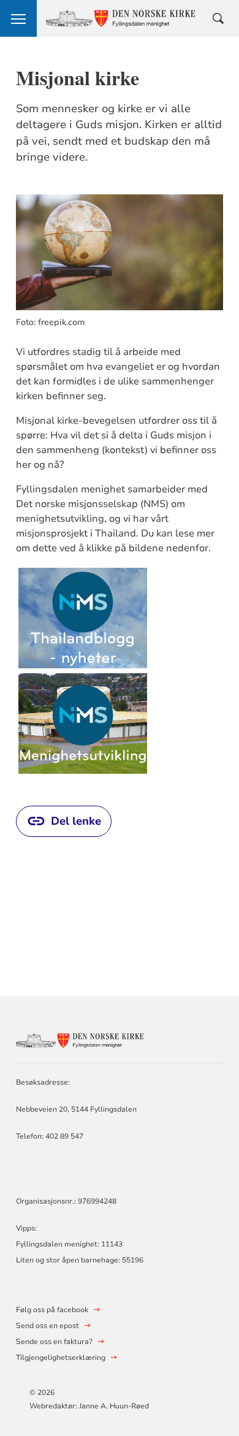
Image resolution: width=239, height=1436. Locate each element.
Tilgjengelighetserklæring (60, 1357)
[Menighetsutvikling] (83, 723)
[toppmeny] (18, 18)
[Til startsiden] (83, 1039)
